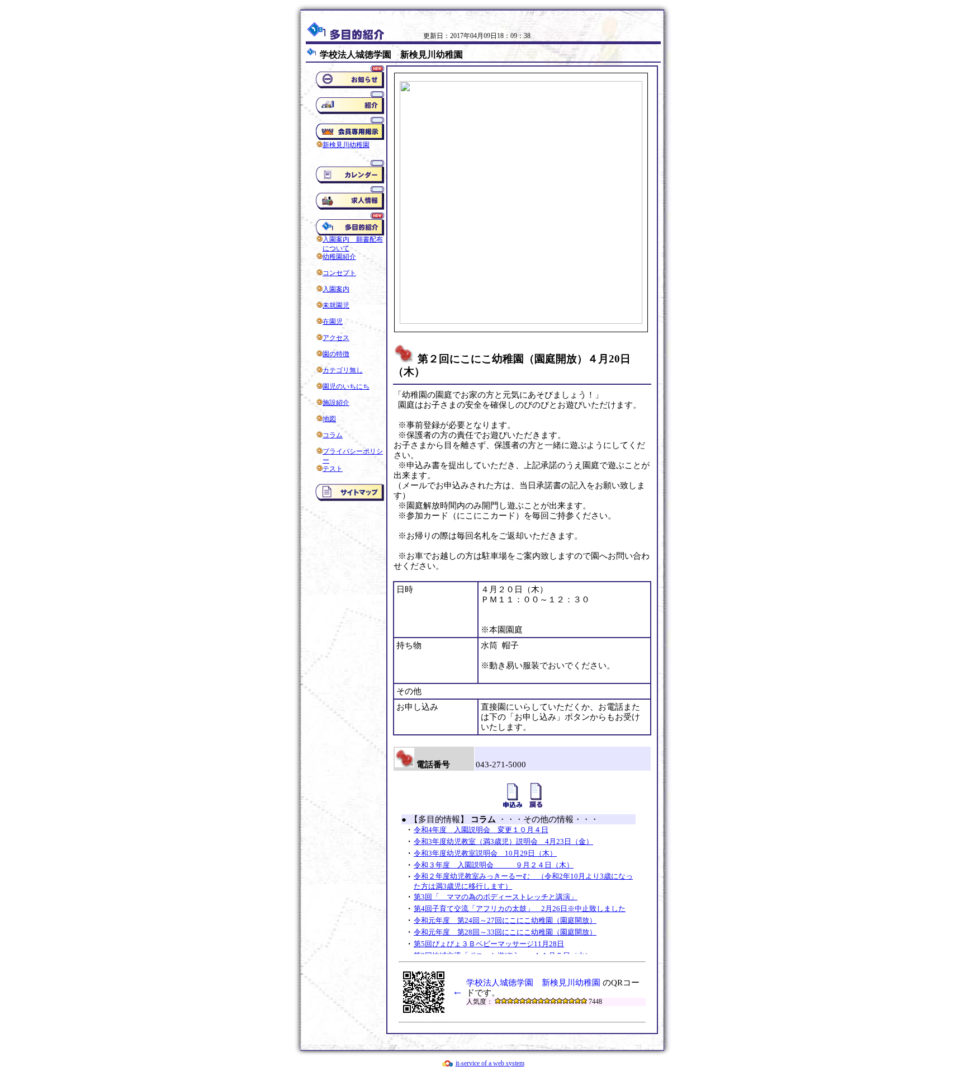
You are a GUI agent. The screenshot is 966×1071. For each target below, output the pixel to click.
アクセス (336, 338)
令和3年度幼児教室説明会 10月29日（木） (485, 853)
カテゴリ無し (343, 370)
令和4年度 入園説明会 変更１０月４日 (481, 829)
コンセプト (339, 273)
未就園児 (336, 305)
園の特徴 (336, 354)
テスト (333, 469)
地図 (329, 419)
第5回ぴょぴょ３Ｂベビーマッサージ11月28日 (489, 944)
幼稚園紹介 (339, 257)
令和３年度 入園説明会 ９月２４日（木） (494, 865)
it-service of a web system (490, 1063)
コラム (333, 435)
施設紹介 (336, 403)
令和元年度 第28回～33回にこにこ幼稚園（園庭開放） (505, 932)
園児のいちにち (346, 386)
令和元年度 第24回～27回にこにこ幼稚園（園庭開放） (505, 920)
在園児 (333, 321)
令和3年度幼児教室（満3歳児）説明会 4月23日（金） (503, 841)
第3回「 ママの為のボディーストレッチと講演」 (495, 897)
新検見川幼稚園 (346, 145)
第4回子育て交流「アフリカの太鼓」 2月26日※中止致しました (520, 908)
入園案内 (336, 289)
